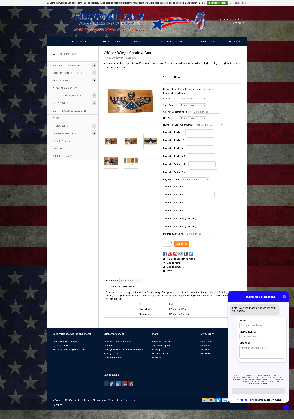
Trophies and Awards (65, 133)
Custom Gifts (60, 125)
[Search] (53, 53)
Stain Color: (170, 105)
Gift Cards (234, 41)
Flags (56, 118)
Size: (166, 98)
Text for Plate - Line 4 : (174, 210)
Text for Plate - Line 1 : (174, 186)
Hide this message (217, 3)
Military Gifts (60, 103)
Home (56, 41)
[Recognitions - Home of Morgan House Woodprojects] (131, 21)
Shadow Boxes (61, 80)
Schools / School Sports (67, 72)
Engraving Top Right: (173, 148)
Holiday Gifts (206, 41)
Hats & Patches (61, 140)
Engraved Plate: (171, 179)
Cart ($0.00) (229, 19)
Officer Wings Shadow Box (125, 57)
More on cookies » (238, 3)
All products (79, 41)
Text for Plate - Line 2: (174, 194)
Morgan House (178, 92)
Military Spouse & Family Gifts (69, 110)
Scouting (58, 148)
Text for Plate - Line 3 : (174, 202)
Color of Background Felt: (177, 111)
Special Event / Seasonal (66, 65)
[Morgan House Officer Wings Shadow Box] (131, 102)
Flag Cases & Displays (65, 88)
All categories (111, 41)
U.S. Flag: (168, 118)
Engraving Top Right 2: (174, 156)
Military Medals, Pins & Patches (70, 95)
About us (139, 41)
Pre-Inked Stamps (62, 155)
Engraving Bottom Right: (175, 172)
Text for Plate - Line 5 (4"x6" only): (180, 218)
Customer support (171, 41)
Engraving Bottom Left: (174, 164)
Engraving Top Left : (173, 132)
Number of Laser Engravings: (178, 124)
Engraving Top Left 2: (173, 140)
